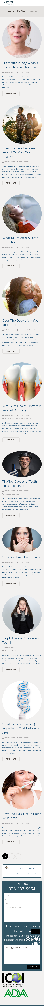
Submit (33, 967)
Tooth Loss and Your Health (27, 874)
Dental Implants (20, 651)
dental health (24, 72)
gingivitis (8, 418)
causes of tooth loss (12, 494)
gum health (16, 418)
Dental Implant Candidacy (26, 868)
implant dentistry (27, 418)
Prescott (32, 330)
